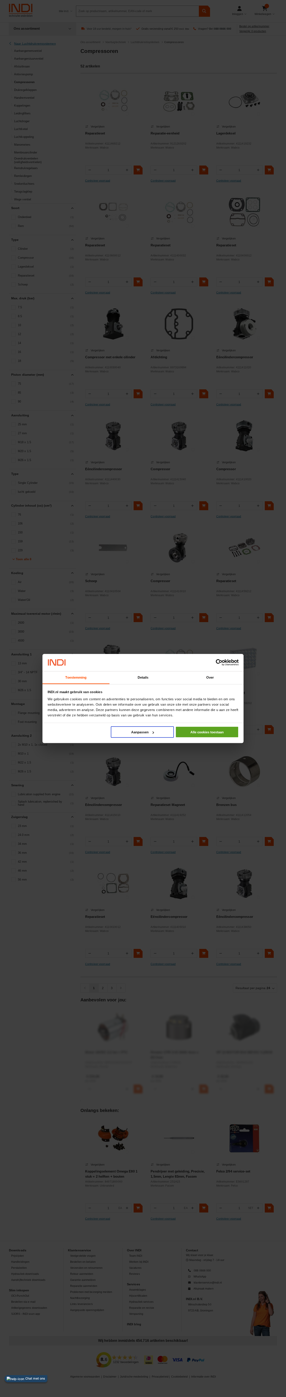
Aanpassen (140, 732)
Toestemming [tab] (75, 677)
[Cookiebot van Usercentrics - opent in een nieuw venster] (219, 662)
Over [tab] (210, 677)
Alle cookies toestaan (207, 732)
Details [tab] (143, 677)
